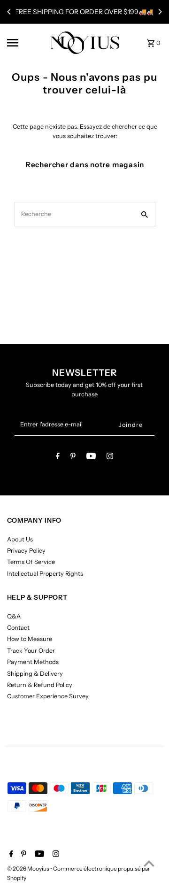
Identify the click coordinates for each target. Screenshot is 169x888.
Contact (18, 627)
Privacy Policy (26, 550)
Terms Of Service (31, 561)
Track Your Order (31, 650)
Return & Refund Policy (39, 684)
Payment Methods (33, 661)
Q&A (14, 616)
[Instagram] (110, 458)
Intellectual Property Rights (45, 573)
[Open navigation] (25, 42)
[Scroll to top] (149, 863)
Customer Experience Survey (48, 696)
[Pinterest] (73, 458)
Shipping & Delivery (35, 673)
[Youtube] (91, 458)
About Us (20, 539)
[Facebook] (58, 458)
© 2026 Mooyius (28, 868)
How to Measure (29, 638)
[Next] (160, 12)
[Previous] (9, 12)
